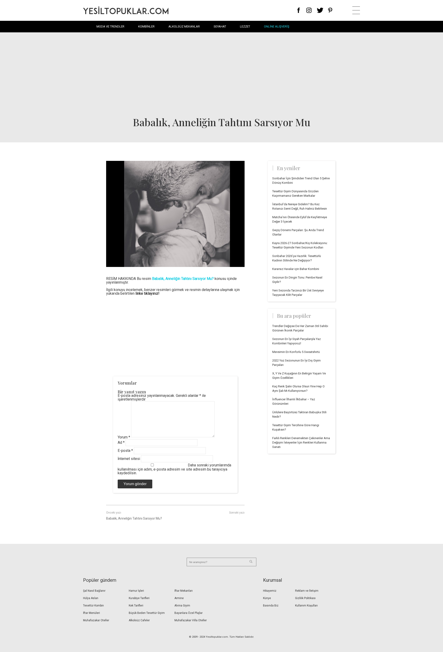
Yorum (124, 437)
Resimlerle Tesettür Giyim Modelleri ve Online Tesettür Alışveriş (125, 10)
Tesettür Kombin (93, 605)
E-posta (125, 450)
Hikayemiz (269, 590)
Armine (179, 598)
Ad (121, 442)
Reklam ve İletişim (306, 590)
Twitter (320, 10)
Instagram (308, 10)
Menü (356, 10)
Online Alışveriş (276, 26)
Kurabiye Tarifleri (139, 598)
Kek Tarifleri (136, 605)
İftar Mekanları (183, 590)
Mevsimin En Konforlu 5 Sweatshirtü (296, 352)
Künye (267, 598)
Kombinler (146, 26)
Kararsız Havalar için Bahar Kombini (295, 269)
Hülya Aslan (90, 598)
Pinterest (330, 10)
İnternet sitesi (129, 458)
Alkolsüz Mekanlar (184, 26)
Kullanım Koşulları (306, 605)
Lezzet (245, 26)
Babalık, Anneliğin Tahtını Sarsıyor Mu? (134, 518)
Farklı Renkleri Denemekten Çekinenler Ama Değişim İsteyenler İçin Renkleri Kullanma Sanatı (301, 442)
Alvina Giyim (182, 605)
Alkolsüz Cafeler (139, 620)
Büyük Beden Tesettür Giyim (147, 613)
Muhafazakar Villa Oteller (190, 620)
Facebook (298, 10)
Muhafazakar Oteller (96, 620)
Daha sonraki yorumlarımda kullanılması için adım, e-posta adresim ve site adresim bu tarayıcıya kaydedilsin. (174, 469)
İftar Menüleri (91, 613)
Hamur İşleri (136, 590)
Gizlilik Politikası (305, 598)
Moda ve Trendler (110, 26)
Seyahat (220, 26)
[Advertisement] (221, 74)
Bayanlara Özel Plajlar (188, 613)
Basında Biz (270, 605)
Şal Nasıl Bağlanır (94, 590)
